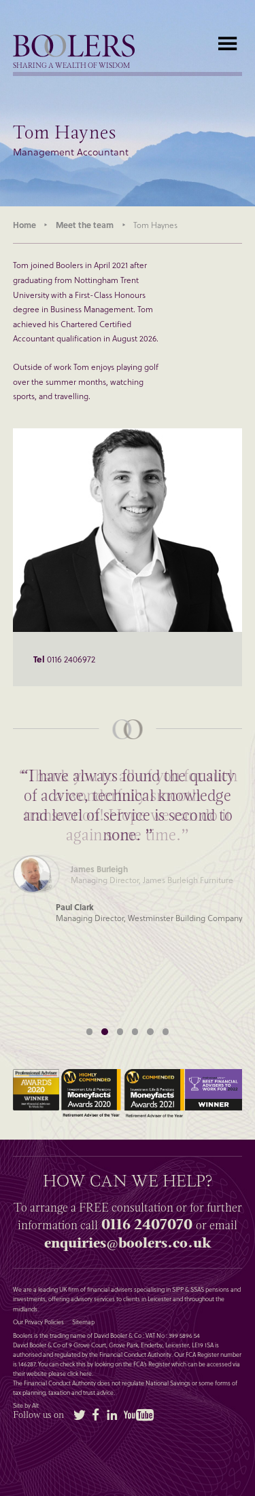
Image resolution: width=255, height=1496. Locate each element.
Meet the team (85, 225)
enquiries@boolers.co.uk (127, 1243)
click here (79, 1373)
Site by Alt (26, 1406)
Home (24, 225)
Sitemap (83, 1323)
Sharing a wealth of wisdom (71, 65)
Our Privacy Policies (38, 1323)
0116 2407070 (146, 1224)
